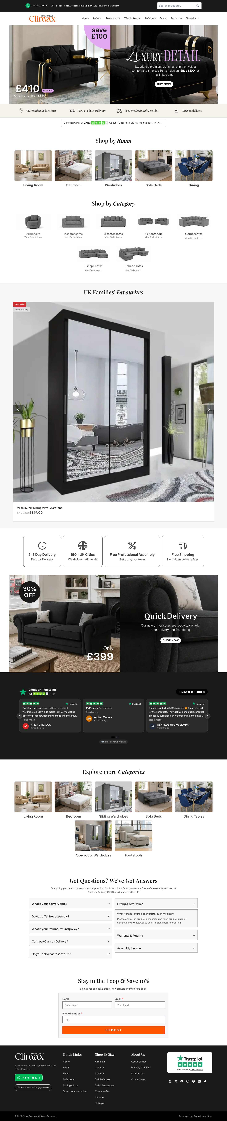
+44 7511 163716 (39, 5)
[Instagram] (187, 1081)
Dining (164, 18)
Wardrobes (131, 18)
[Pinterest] (193, 1081)
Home (85, 18)
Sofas (95, 18)
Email (118, 998)
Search (199, 5)
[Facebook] (170, 1081)
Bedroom (111, 18)
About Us (191, 18)
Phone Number (71, 1013)
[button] (18, 409)
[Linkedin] (199, 1081)
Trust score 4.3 (190, 1070)
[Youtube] (182, 1081)
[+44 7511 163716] (27, 5)
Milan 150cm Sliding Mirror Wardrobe (39, 507)
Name (65, 998)
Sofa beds (151, 18)
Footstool (176, 18)
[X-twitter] (176, 1081)
